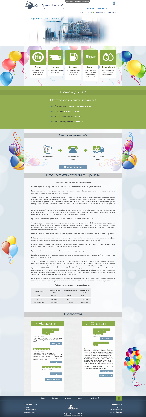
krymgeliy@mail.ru (30, 412)
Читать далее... (56, 344)
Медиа (89, 12)
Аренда (79, 398)
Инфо (81, 12)
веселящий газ (102, 8)
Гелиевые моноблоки (41, 349)
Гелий (43, 398)
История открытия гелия (51, 367)
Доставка (55, 398)
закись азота (91, 8)
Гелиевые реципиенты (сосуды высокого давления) (50, 332)
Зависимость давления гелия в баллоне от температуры (101, 332)
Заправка (68, 398)
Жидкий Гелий (94, 398)
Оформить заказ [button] (73, 167)
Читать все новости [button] (53, 379)
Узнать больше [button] (105, 376)
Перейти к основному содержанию (77, 1)
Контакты (112, 12)
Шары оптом (100, 12)
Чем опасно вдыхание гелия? (101, 344)
